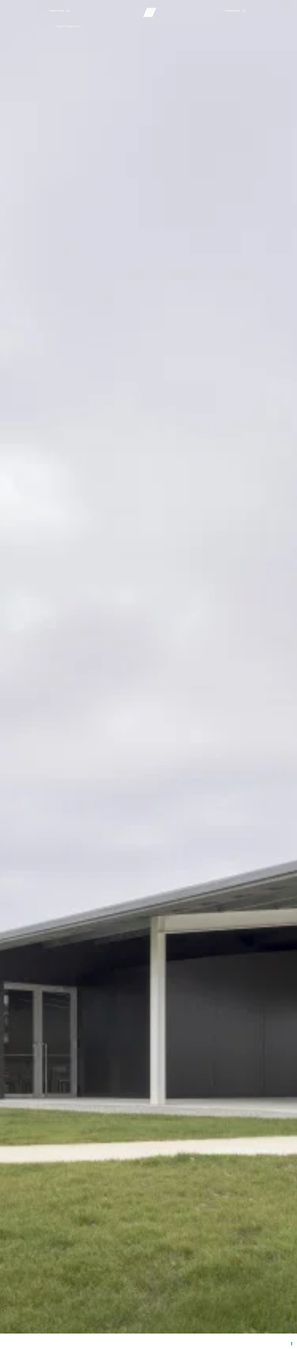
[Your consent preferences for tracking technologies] (292, 1344)
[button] (59, 11)
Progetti (60, 26)
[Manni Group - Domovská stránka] (149, 12)
